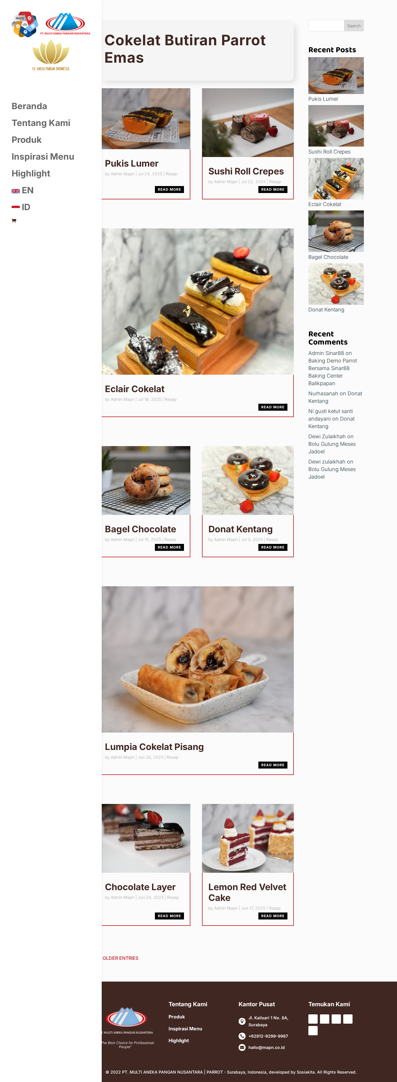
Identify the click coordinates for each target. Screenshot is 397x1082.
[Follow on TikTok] (348, 1019)
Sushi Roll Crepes (246, 171)
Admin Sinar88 (326, 353)
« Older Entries (118, 958)
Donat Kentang (240, 529)
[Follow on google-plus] (313, 1030)
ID (25, 207)
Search (354, 25)
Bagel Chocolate (140, 529)
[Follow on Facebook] (313, 1019)
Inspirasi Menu (43, 156)
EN (27, 190)
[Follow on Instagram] (324, 1019)
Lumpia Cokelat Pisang (154, 746)
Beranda (29, 106)
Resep (171, 173)
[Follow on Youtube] (336, 1019)
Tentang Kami (41, 123)
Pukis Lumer (132, 163)
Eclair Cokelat (134, 388)
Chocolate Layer (140, 886)
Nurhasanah (323, 393)
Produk (27, 139)
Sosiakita (306, 1072)
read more (169, 189)
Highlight (31, 173)
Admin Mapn (122, 173)
